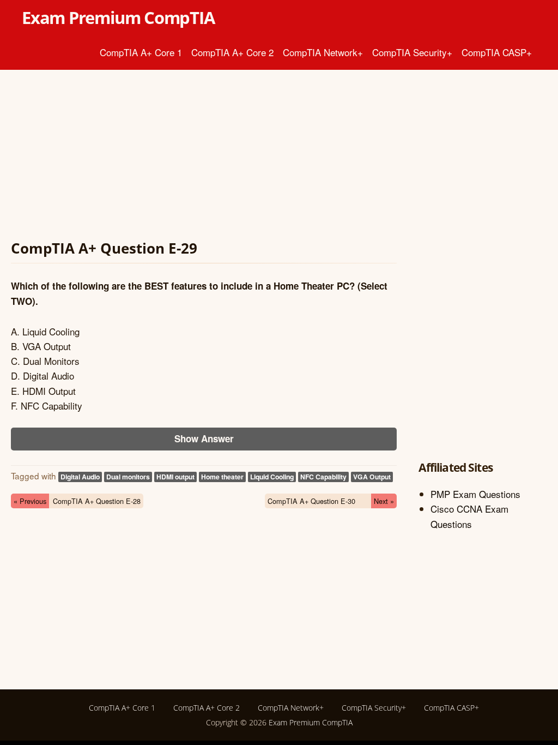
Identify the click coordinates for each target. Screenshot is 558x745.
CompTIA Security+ (412, 52)
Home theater (222, 477)
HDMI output (175, 477)
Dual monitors (128, 477)
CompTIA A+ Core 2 (232, 52)
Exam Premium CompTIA (118, 17)
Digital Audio (80, 477)
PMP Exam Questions (475, 494)
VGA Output (372, 477)
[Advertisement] (204, 157)
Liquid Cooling (272, 477)
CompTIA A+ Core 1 (141, 52)
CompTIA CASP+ (497, 52)
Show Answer (204, 438)
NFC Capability (323, 477)
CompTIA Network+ (323, 52)
